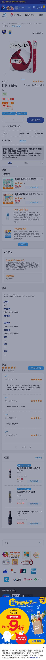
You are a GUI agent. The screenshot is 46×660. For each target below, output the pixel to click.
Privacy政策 (34, 657)
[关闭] (43, 647)
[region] (23, 652)
